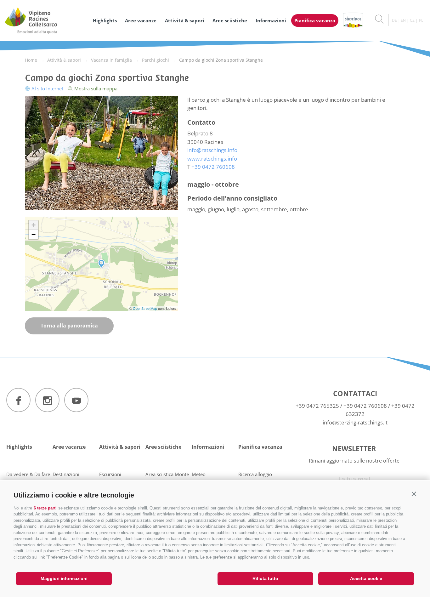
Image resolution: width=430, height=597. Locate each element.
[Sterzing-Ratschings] (46, 20)
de (394, 20)
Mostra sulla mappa (95, 88)
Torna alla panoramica (69, 325)
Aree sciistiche (229, 20)
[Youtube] (76, 400)
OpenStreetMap (145, 308)
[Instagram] (47, 400)
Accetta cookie (366, 578)
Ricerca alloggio (255, 474)
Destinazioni (66, 474)
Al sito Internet (47, 88)
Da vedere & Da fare (28, 474)
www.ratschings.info (212, 158)
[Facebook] (18, 400)
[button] (413, 494)
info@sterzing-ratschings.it (355, 422)
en (403, 20)
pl (421, 20)
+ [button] (33, 225)
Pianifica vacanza (314, 20)
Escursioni (110, 474)
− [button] (33, 234)
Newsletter (354, 448)
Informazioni (271, 20)
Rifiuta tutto (265, 578)
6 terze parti (45, 508)
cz (412, 20)
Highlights (105, 20)
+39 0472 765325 (317, 405)
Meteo (199, 474)
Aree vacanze (140, 20)
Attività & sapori (184, 20)
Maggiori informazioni (64, 578)
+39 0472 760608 (365, 405)
